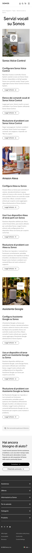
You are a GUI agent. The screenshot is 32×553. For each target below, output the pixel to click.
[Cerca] (22, 3)
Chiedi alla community (15, 469)
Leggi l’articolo (9, 90)
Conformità (19, 536)
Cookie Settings (20, 539)
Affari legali (4, 533)
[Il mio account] (20, 3)
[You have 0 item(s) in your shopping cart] (25, 3)
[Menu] (29, 3)
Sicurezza (3, 539)
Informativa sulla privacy (22, 533)
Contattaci (14, 464)
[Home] (5, 3)
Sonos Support (6, 10)
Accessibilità (4, 536)
